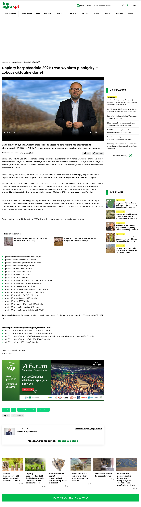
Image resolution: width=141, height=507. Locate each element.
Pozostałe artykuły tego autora (88, 429)
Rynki (38, 14)
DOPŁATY (6, 410)
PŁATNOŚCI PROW (43, 410)
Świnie (107, 14)
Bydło (96, 14)
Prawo (73, 14)
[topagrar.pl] (11, 5)
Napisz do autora (68, 440)
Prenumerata (10, 14)
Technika (61, 14)
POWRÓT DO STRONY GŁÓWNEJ (70, 497)
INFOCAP (119, 14)
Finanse (85, 14)
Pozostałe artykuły (120, 156)
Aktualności (26, 14)
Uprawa (47, 14)
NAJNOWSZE (117, 90)
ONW (13, 410)
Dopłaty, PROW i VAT (32, 62)
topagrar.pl (6, 62)
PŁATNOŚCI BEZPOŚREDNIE (27, 410)
